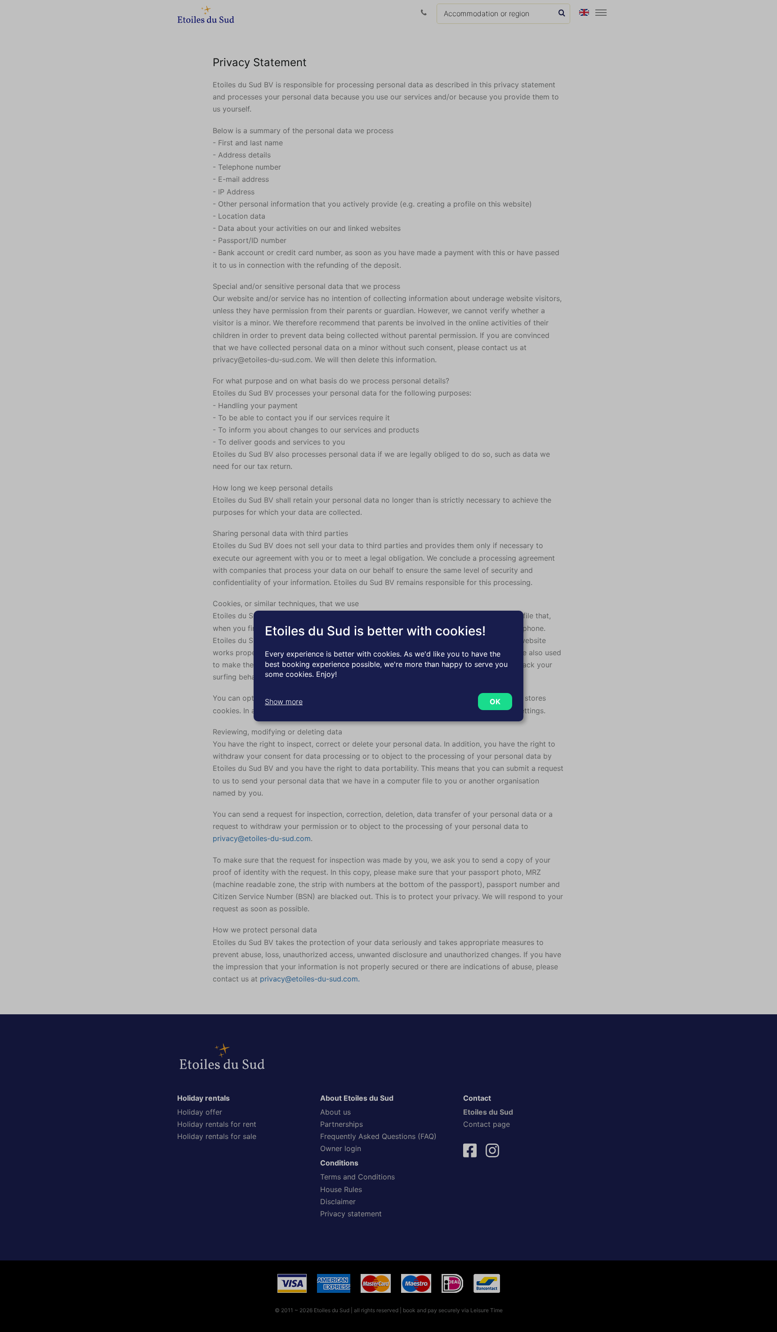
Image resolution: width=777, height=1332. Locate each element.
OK (495, 701)
